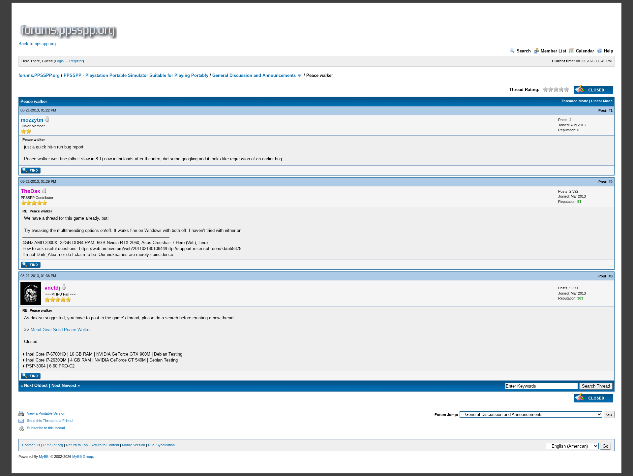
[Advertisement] (239, 24)
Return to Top (77, 445)
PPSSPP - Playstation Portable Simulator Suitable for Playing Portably (136, 75)
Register (76, 61)
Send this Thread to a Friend (50, 421)
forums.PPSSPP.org (39, 75)
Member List (553, 50)
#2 (611, 182)
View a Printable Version (46, 413)
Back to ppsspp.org (37, 43)
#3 (611, 276)
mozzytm (32, 120)
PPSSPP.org (53, 445)
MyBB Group (82, 457)
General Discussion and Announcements (254, 75)
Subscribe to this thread (46, 428)
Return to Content (105, 445)
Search (524, 50)
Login (59, 61)
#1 (611, 110)
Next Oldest (35, 385)
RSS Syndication (161, 445)
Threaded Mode (574, 101)
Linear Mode (602, 101)
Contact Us (31, 445)
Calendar (585, 50)
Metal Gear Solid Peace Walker (61, 329)
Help (608, 50)
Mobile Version (133, 445)
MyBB (43, 457)
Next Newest (63, 385)
